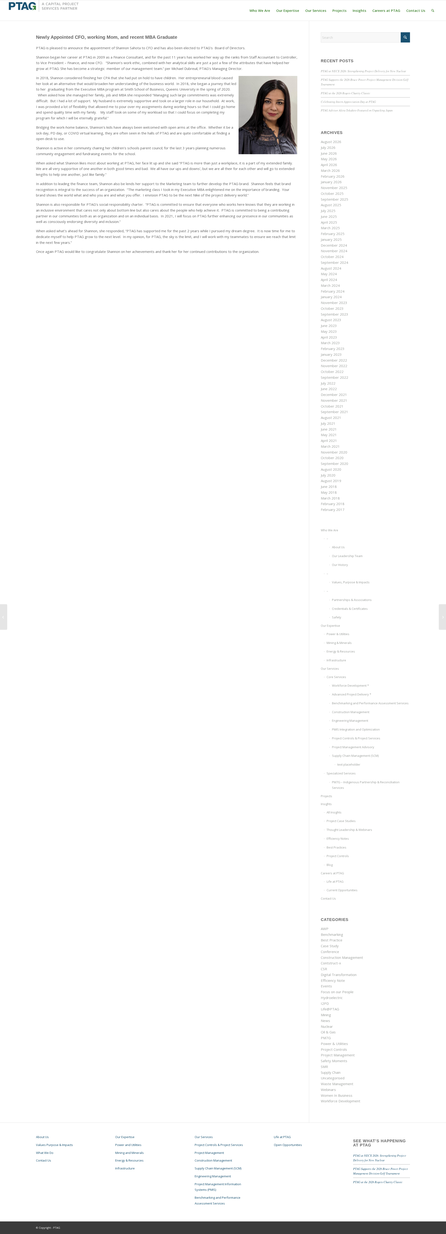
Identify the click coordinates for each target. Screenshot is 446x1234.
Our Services (330, 668)
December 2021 (334, 394)
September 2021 (334, 411)
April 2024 (329, 279)
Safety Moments (334, 1060)
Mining (326, 1014)
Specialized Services (341, 773)
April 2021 (329, 440)
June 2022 (329, 388)
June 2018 (329, 486)
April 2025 (329, 222)
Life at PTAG (335, 881)
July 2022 (328, 383)
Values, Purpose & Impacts (351, 582)
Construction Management (350, 712)
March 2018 (330, 498)
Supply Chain (331, 1072)
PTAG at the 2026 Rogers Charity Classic (345, 93)
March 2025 (330, 227)
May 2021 (329, 434)
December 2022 (334, 360)
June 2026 (329, 153)
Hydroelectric (332, 997)
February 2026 (332, 176)
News (325, 1020)
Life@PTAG (330, 1009)
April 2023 (329, 337)
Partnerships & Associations (352, 600)
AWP (324, 928)
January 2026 (331, 182)
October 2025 (332, 193)
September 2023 (334, 314)
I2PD (325, 1003)
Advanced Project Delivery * (351, 694)
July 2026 (328, 147)
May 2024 (329, 273)
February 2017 (332, 509)
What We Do (44, 1153)
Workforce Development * (350, 685)
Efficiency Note (333, 980)
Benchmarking (332, 934)
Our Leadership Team (347, 556)
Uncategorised (332, 1078)
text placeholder (348, 764)
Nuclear (327, 1026)
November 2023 (334, 302)
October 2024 (332, 256)
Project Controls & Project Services (356, 738)
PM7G (326, 1037)
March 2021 (330, 446)
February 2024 (332, 291)
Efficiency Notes (338, 838)
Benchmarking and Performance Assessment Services (370, 703)
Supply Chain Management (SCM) (355, 756)
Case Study (330, 945)
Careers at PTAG (332, 873)
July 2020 (328, 475)
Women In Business (336, 1095)
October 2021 (332, 406)
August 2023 (331, 319)
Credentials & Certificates (350, 609)
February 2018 (332, 503)
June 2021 (329, 429)
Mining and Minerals (129, 1153)
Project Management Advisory (353, 747)
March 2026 (330, 170)
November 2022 (334, 365)
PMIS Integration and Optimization (356, 729)
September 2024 (334, 262)
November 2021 (334, 400)
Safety (336, 617)
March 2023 (330, 342)
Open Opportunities (288, 1145)
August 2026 (331, 141)
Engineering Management (350, 720)
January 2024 (331, 296)
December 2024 (334, 245)
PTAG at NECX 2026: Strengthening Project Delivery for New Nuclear (363, 71)
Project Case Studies (341, 821)
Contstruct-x (331, 963)
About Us (338, 547)
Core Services (336, 677)
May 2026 (329, 159)
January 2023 (331, 354)
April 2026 (329, 164)
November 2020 (334, 452)
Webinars (328, 1089)
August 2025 (331, 204)
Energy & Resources (341, 651)
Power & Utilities (338, 634)
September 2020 (334, 463)
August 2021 (331, 417)
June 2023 (329, 325)
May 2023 (329, 331)
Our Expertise (330, 626)
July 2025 (328, 210)
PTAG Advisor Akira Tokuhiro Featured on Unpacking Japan (357, 110)
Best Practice (331, 940)
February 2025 (332, 233)
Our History (340, 565)
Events (326, 986)
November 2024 (334, 250)
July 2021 (328, 423)
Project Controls (338, 856)
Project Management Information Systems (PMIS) (218, 1187)
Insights (326, 804)
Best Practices (336, 847)
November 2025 (334, 187)
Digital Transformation (339, 974)
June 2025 (329, 216)
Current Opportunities (342, 890)
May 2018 (329, 492)
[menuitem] (259, 10)
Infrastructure (336, 660)
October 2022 (332, 371)
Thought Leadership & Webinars (349, 830)
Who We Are (329, 530)
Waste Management (337, 1083)
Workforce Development (340, 1101)
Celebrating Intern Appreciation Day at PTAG (348, 102)
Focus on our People (337, 991)
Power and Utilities (128, 1145)
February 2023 (332, 348)
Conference (330, 951)
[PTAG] (44, 10)
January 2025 (331, 239)
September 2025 (334, 199)
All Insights (334, 812)
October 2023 (332, 308)
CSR (324, 968)
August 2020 (331, 469)
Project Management (338, 1055)
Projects (326, 796)
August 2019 (331, 480)
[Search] (432, 10)
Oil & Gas (328, 1032)
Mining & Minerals (339, 643)
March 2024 (330, 285)
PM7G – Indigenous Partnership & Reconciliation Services (366, 785)
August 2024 (331, 268)
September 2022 (334, 377)
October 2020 (332, 457)
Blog (330, 865)
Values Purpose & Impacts (54, 1145)
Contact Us (328, 898)
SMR (324, 1066)
